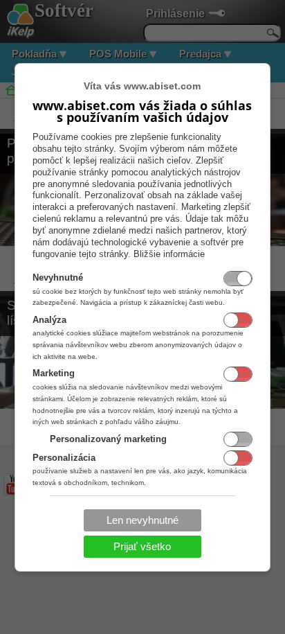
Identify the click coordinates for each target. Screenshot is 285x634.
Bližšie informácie (169, 254)
